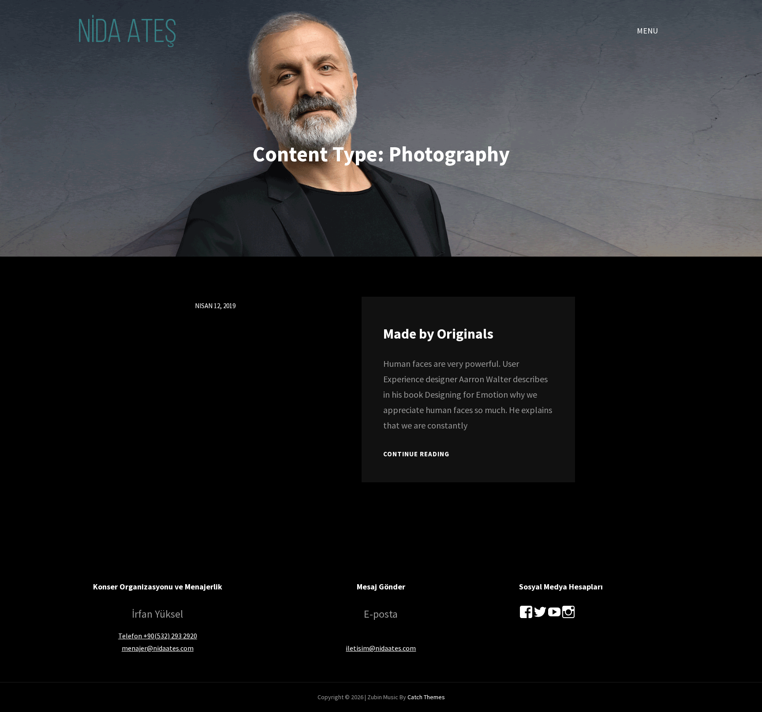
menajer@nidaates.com (158, 648)
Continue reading (416, 454)
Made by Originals (438, 334)
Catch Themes (426, 697)
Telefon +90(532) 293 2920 (157, 635)
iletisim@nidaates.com (381, 648)
